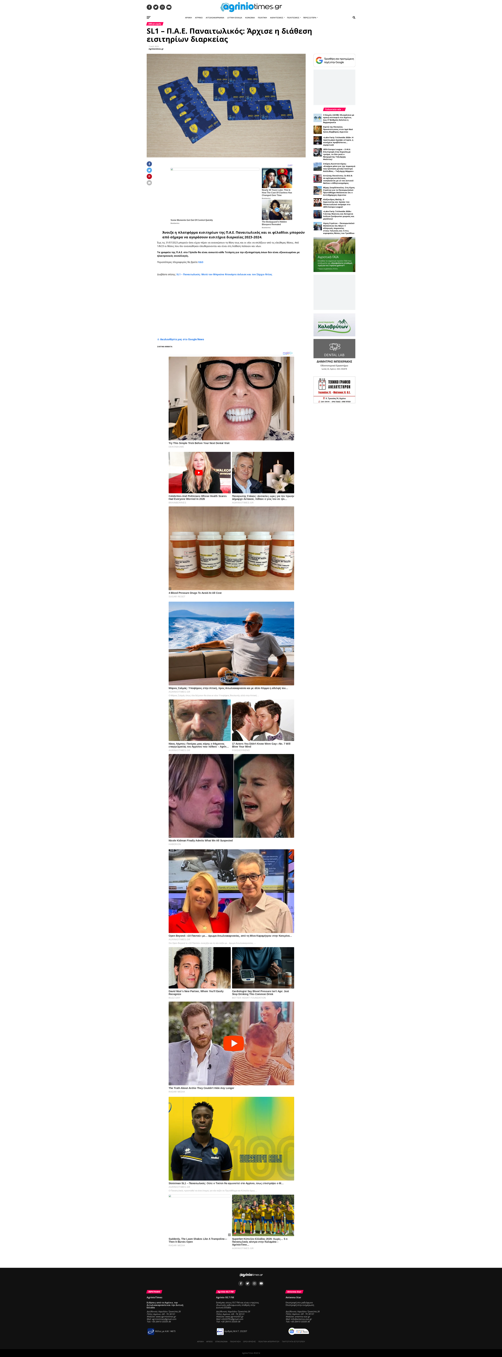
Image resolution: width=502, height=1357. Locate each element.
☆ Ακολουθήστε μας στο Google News (180, 339)
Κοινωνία (250, 17)
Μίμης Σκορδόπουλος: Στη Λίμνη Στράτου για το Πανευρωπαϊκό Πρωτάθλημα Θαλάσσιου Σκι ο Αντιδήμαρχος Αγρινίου (339, 191)
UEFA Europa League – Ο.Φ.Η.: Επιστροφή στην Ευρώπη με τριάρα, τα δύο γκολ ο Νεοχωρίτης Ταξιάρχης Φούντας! (337, 154)
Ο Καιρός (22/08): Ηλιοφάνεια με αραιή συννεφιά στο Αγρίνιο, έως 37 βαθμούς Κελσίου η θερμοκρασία (338, 119)
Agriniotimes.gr (156, 49)
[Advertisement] (231, 286)
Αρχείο (209, 1341)
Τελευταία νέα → (334, 109)
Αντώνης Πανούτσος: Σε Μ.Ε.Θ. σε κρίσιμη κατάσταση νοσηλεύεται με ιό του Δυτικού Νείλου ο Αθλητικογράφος (338, 179)
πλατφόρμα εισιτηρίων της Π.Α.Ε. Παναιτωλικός (219, 232)
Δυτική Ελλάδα (234, 17)
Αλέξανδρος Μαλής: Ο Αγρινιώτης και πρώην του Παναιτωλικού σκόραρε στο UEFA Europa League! (336, 203)
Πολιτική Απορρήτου (268, 1341)
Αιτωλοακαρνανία (215, 17)
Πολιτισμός (293, 17)
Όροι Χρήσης (249, 1341)
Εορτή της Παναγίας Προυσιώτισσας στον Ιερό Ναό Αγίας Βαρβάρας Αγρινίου (338, 129)
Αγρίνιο (199, 17)
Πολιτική (262, 17)
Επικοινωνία (221, 1341)
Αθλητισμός (276, 17)
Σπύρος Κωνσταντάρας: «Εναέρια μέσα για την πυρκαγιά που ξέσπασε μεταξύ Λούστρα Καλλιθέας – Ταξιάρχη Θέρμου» (339, 167)
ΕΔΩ (200, 262)
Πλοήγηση (235, 1341)
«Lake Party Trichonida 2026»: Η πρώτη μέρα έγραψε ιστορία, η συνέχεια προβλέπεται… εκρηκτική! (338, 141)
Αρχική (188, 17)
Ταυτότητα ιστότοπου (293, 1341)
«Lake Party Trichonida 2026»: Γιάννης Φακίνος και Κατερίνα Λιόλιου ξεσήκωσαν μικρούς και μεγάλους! (338, 215)
